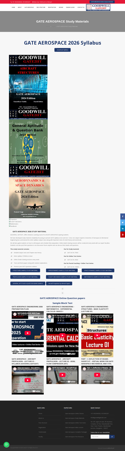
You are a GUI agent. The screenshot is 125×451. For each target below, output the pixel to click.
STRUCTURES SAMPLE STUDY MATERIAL (25, 270)
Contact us (81, 7)
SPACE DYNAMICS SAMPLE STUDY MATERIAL (98, 270)
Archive (61, 7)
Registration (52, 7)
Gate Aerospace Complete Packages (76, 432)
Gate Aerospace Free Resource (74, 437)
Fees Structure (43, 423)
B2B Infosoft (111, 448)
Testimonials (42, 432)
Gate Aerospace (29, 7)
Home (13, 7)
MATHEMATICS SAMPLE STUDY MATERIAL (97, 277)
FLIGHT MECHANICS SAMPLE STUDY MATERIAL (62, 277)
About (20, 7)
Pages (53, 26)
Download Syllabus (62, 50)
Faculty (41, 437)
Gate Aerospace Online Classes (74, 413)
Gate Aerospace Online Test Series (75, 423)
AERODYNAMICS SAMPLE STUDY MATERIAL (61, 270)
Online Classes (70, 7)
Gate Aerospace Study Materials (74, 418)
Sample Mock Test (62, 303)
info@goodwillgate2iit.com (98, 417)
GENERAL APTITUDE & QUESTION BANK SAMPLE (28, 283)
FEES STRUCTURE (41, 7)
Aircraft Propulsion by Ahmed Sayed (59, 283)
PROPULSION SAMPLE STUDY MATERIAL (25, 277)
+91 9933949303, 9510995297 (21, 2)
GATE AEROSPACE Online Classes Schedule (102, 2)
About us (41, 418)
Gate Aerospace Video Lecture (74, 427)
